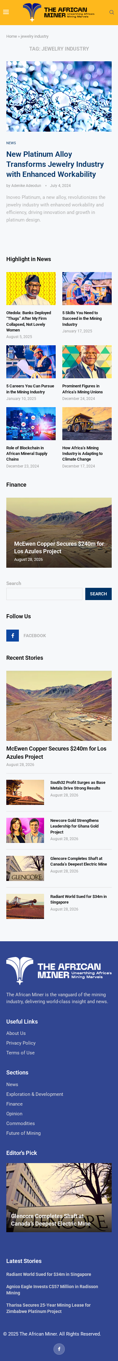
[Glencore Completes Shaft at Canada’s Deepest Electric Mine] (25, 868)
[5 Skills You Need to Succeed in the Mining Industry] (87, 288)
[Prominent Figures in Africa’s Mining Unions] (87, 361)
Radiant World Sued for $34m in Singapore (78, 899)
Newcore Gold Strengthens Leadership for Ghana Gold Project (74, 826)
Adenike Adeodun (26, 185)
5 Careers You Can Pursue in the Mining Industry (30, 389)
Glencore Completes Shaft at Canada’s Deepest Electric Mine (78, 861)
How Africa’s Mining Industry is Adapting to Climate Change (82, 453)
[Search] (112, 12)
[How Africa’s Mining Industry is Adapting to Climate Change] (87, 423)
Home (11, 36)
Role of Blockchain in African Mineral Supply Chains (26, 453)
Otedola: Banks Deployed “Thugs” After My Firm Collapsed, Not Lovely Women (28, 321)
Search (13, 583)
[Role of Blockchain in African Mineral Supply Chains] (31, 423)
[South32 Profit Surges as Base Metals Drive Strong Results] (25, 792)
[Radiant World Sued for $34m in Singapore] (25, 906)
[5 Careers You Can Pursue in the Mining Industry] (31, 361)
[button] (11, 532)
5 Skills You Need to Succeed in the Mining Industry (82, 318)
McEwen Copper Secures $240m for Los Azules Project (56, 752)
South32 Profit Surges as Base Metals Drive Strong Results (77, 785)
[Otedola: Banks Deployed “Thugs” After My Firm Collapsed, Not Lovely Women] (31, 288)
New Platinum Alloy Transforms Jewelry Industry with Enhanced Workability (55, 164)
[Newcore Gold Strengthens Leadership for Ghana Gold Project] (25, 830)
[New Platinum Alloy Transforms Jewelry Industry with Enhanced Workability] (59, 96)
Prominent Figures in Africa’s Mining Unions (82, 389)
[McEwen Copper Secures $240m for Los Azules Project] (59, 706)
